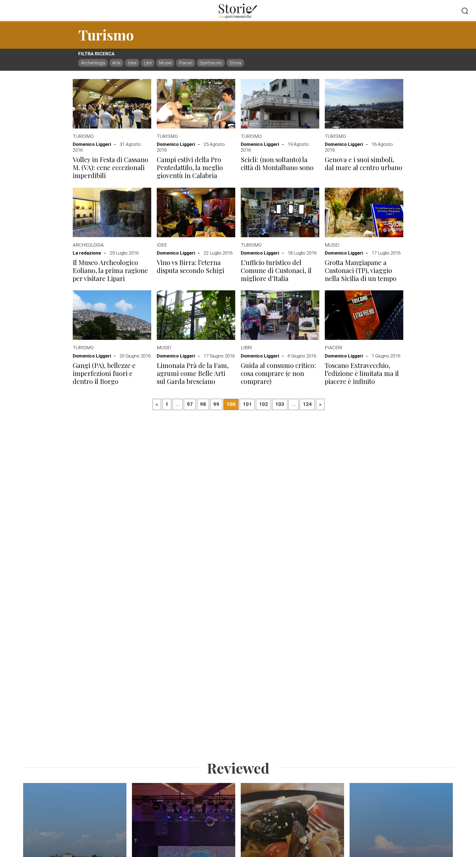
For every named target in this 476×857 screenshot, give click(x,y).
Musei (165, 62)
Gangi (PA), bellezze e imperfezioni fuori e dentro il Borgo (104, 373)
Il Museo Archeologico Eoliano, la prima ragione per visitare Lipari (110, 270)
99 (216, 404)
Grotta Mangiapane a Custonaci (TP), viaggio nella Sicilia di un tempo (360, 270)
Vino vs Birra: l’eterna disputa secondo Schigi (190, 266)
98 (203, 404)
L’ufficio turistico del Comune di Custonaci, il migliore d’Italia (276, 270)
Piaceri (185, 62)
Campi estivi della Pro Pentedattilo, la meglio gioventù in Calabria (190, 167)
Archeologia (93, 62)
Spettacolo (210, 62)
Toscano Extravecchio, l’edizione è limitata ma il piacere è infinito (362, 373)
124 (307, 404)
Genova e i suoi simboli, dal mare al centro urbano (363, 163)
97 (190, 404)
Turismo (83, 136)
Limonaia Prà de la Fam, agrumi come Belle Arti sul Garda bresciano (193, 373)
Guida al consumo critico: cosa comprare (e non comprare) (278, 373)
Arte (116, 62)
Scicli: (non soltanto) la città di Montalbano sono (277, 163)
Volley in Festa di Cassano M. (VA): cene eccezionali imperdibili (110, 167)
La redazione (87, 253)
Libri (148, 62)
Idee (132, 62)
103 (279, 404)
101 (247, 404)
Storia (235, 62)
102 (263, 404)
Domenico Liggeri (92, 144)
